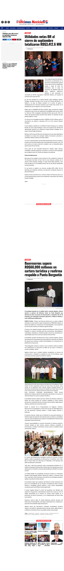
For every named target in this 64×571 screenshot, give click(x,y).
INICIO (7, 28)
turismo (42, 514)
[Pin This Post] (14, 39)
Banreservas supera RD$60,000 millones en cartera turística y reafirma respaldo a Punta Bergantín (9, 65)
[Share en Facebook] (4, 39)
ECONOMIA (34, 28)
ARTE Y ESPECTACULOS (42, 28)
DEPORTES (50, 28)
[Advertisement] (32, 8)
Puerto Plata (28, 514)
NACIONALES (13, 28)
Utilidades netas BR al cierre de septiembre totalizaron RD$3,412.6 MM (10, 35)
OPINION (56, 28)
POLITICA (28, 28)
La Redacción (30, 48)
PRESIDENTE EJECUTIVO (54, 513)
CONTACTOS (31, 31)
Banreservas (31, 513)
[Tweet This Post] (9, 39)
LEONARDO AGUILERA (44, 513)
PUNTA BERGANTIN (35, 514)
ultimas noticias (49, 514)
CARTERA (37, 513)
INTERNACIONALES (21, 28)
